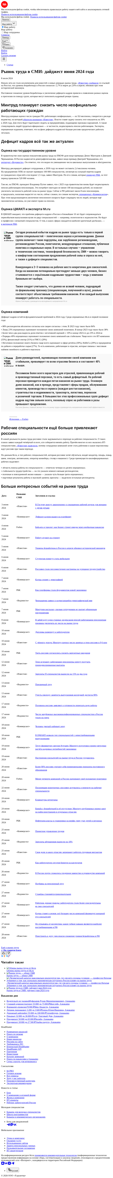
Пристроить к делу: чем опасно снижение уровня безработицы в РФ (67, 936)
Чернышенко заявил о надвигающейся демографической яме (63, 600)
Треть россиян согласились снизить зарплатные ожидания (62, 653)
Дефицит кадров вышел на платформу (53, 517)
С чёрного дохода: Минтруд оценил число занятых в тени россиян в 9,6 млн (71, 642)
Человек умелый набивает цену (50, 726)
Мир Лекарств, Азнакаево (46, 1007)
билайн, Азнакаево (44, 1019)
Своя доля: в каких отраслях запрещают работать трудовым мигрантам (68, 852)
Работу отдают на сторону (47, 538)
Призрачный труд (43, 684)
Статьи (10, 65)
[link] (5, 44)
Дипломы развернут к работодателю (52, 632)
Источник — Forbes (18, 419)
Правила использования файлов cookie (48, 17)
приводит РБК (93, 175)
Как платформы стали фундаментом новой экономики (61, 590)
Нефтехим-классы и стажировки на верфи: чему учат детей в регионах (68, 821)
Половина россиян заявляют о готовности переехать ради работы (66, 705)
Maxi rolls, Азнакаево (60, 1004)
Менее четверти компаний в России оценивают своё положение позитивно (71, 779)
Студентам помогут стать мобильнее (52, 558)
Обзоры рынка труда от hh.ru (20, 970)
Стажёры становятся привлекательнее (53, 894)
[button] (4, 50)
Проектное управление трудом (49, 831)
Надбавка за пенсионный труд (49, 883)
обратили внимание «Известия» (38, 119)
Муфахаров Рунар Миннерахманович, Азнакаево (52, 1001)
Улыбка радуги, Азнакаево (47, 1022)
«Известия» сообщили (88, 83)
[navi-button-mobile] (4, 59)
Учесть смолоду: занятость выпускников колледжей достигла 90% (66, 695)
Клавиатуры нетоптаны (46, 800)
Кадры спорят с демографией (49, 579)
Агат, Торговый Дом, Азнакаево (48, 1016)
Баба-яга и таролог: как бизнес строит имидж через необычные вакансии (69, 527)
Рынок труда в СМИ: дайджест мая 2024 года (28, 990)
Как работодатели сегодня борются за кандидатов (58, 863)
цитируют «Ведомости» (12, 162)
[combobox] (13, 1170)
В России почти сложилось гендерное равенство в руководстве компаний (70, 873)
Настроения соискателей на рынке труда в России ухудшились (64, 758)
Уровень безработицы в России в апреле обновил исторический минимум (70, 548)
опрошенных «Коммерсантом (93, 194)
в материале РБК (9, 224)
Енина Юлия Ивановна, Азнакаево (58, 1010)
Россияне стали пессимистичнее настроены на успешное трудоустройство (70, 569)
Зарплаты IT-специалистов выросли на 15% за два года (61, 674)
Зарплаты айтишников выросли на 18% (53, 842)
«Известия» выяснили (26, 445)
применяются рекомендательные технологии (56, 1155)
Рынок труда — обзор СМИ (20, 975)
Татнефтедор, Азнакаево (57, 1013)
